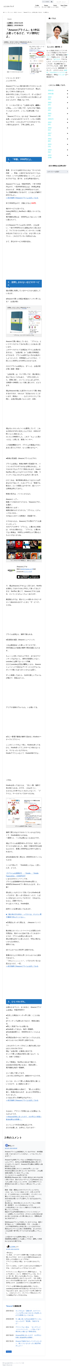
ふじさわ (12, 1246)
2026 (51, 90)
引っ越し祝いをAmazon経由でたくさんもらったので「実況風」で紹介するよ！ (29, 1321)
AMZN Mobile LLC (26, 569)
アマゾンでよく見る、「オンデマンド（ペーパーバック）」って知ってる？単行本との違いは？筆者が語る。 (28, 1329)
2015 (49, 145)
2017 (49, 134)
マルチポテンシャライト (57, 72)
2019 (49, 123)
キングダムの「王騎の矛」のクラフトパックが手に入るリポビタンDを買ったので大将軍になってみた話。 (29, 1313)
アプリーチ (27, 571)
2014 (49, 151)
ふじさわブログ (17, 1363)
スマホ (64, 5)
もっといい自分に (55, 5)
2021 (49, 115)
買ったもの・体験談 (46, 5)
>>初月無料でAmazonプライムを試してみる (22, 198)
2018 (49, 129)
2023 (49, 104)
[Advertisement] (24, 141)
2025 (51, 94)
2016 (49, 140)
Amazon (9, 1306)
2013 (50, 156)
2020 (51, 119)
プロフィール (37, 5)
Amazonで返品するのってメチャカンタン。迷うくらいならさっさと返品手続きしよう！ (29, 1343)
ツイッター (61, 75)
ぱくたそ (57, 59)
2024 (49, 98)
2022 (49, 109)
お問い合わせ (61, 1)
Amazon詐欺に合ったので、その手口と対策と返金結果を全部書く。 (29, 1336)
